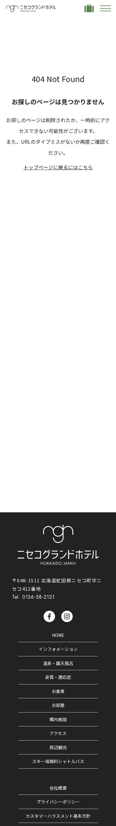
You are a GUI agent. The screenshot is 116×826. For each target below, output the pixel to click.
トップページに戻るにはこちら (58, 167)
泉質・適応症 (58, 677)
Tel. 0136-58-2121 (33, 597)
